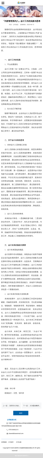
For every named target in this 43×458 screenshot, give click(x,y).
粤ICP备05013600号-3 (21, 456)
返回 (20, 413)
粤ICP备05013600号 (24, 451)
